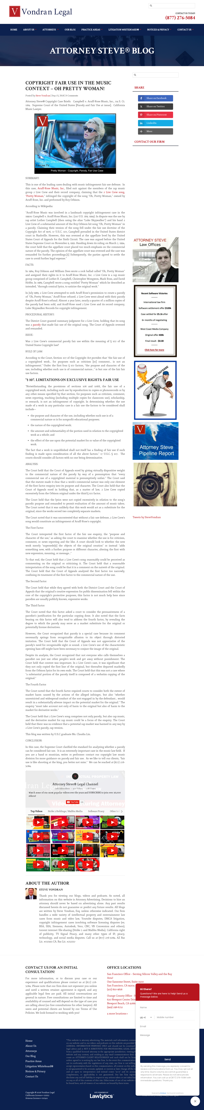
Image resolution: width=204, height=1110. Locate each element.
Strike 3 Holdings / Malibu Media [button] (65, 811)
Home (13, 29)
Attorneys (49, 29)
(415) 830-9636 (114, 989)
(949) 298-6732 (115, 1007)
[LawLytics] (102, 1095)
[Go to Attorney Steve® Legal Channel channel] (75, 776)
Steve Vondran (43, 95)
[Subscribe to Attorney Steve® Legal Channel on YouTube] (75, 802)
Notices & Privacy (35, 1071)
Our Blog (70, 29)
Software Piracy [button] (96, 811)
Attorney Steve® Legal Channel (75, 784)
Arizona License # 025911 (37, 1098)
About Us (28, 29)
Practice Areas (90, 29)
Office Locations (124, 967)
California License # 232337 (37, 1095)
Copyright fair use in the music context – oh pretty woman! (68, 86)
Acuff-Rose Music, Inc (51, 188)
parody (37, 324)
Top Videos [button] (36, 811)
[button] (29, 843)
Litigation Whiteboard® (124, 29)
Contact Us (32, 1076)
